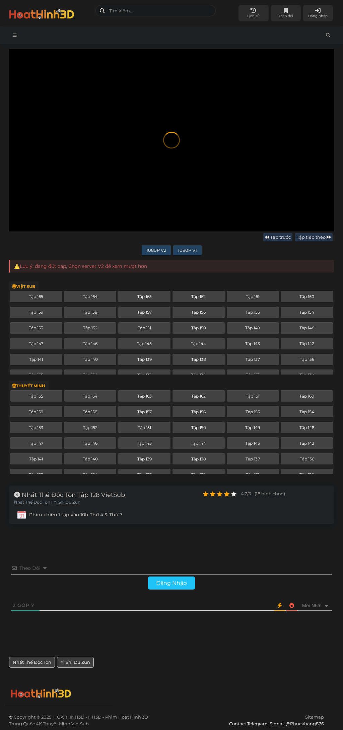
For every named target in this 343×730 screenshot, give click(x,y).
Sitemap (314, 717)
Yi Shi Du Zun (75, 662)
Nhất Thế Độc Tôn (32, 662)
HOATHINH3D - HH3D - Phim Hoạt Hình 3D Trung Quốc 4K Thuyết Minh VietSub (49, 12)
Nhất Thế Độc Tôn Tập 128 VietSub (72, 495)
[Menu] (15, 35)
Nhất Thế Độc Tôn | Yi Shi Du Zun (47, 502)
